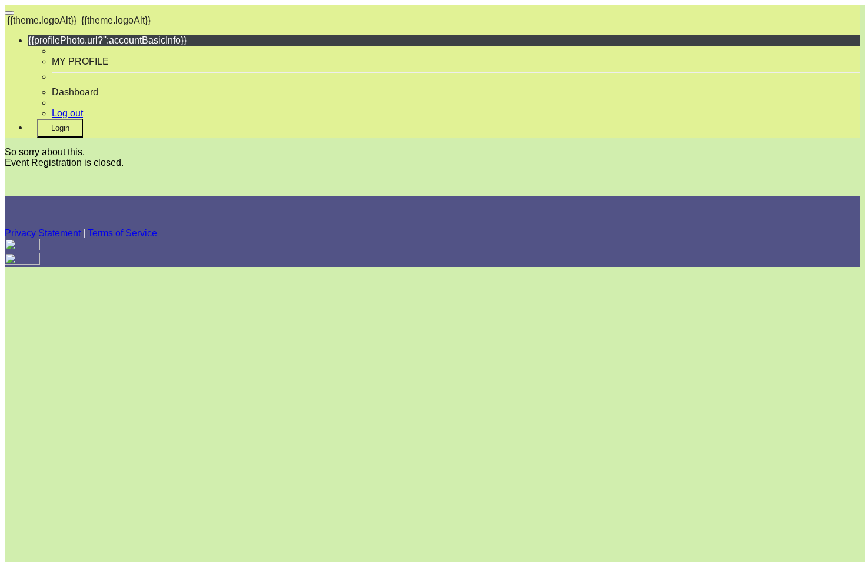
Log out (67, 113)
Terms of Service (122, 233)
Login (60, 127)
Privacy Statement (43, 233)
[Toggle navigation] (9, 13)
